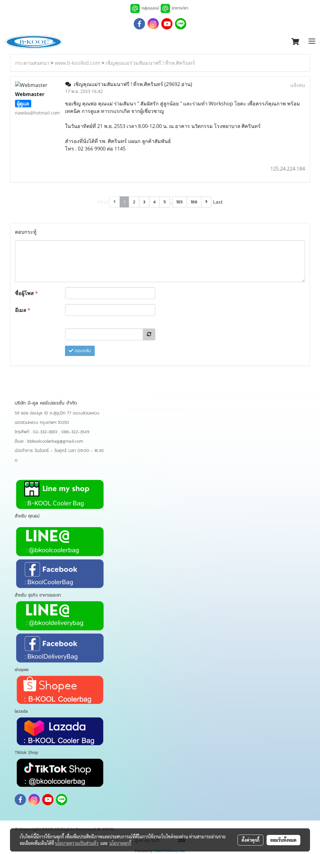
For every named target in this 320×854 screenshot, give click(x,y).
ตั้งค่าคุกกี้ (250, 840)
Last (217, 202)
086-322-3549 (75, 432)
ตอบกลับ (82, 351)
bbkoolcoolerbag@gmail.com (55, 441)
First (103, 202)
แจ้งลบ (297, 85)
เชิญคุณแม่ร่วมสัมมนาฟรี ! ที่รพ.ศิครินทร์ (150, 62)
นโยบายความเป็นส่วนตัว (76, 843)
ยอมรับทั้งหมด (283, 840)
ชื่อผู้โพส (26, 293)
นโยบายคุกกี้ (120, 843)
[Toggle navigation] (312, 42)
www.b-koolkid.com (77, 62)
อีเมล (22, 310)
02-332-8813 (46, 432)
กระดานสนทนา (32, 62)
